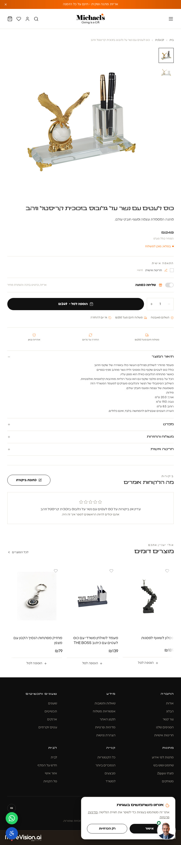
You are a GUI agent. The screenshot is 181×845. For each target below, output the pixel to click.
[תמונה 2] (166, 72)
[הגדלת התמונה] (81, 122)
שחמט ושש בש (163, 765)
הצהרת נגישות (105, 735)
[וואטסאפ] (12, 818)
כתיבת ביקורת (26, 480)
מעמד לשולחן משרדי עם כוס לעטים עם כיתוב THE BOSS (95, 640)
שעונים (52, 703)
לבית (54, 757)
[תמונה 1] (166, 55)
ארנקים (52, 719)
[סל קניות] (9, 18)
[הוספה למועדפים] (167, 571)
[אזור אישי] (27, 18)
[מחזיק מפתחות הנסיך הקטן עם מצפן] (36, 596)
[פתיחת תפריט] (171, 18)
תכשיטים (51, 711)
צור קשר (168, 719)
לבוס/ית (159, 40)
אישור (149, 828)
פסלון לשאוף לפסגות (157, 638)
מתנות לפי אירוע (163, 757)
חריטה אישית (162, 449)
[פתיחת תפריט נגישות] (12, 833)
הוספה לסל (146, 662)
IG (11, 808)
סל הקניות (50, 781)
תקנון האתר (107, 719)
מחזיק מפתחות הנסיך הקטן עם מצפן (37, 640)
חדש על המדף (47, 765)
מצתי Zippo (165, 773)
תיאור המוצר (163, 357)
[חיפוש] (36, 18)
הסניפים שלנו (165, 727)
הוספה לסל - (73, 304)
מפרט (168, 424)
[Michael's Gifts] (90, 19)
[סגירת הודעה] (5, 4)
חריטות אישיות (164, 735)
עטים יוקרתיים (47, 727)
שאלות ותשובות (105, 703)
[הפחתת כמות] (169, 304)
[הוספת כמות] (151, 304)
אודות (170, 703)
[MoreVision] (23, 837)
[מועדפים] (18, 18)
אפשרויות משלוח (104, 711)
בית (171, 40)
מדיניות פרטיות (105, 727)
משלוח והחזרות (160, 437)
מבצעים (110, 773)
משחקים (168, 781)
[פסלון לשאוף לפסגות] (148, 596)
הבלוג (170, 711)
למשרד (110, 781)
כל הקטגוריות (106, 757)
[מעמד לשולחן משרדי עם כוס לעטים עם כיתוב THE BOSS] (92, 596)
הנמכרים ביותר (105, 765)
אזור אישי (51, 773)
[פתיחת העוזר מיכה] (166, 830)
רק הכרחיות (107, 828)
